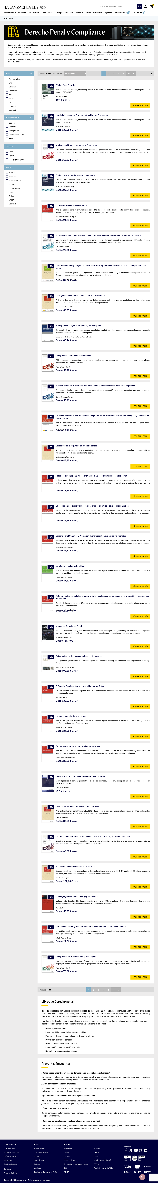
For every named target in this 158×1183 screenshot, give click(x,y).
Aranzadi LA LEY (15, 181)
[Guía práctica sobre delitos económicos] (47, 363)
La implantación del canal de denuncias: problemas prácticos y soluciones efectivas (93, 836)
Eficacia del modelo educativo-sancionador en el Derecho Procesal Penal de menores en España (98, 235)
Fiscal (11, 95)
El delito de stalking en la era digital (71, 205)
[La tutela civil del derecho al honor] (47, 573)
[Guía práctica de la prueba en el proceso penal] (47, 964)
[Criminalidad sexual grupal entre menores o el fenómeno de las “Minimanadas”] (47, 934)
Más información (140, 106)
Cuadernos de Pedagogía (102, 1160)
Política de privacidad (11, 1152)
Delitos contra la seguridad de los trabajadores (76, 446)
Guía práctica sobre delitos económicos (73, 355)
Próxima (128, 73)
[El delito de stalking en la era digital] (47, 212)
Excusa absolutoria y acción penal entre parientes (78, 746)
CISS (10, 192)
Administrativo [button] (10, 13)
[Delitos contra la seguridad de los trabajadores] (47, 453)
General (12, 99)
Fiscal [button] (43, 13)
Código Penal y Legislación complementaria (75, 175)
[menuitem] (10, 13)
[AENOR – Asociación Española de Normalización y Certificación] (134, 1160)
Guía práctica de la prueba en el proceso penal (76, 957)
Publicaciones (39, 1148)
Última (133, 73)
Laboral (12, 102)
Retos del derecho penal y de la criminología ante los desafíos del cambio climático (92, 476)
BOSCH (12, 184)
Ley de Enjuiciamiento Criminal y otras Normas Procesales (82, 115)
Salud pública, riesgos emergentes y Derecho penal (78, 325)
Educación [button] (97, 13)
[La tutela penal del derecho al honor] (47, 723)
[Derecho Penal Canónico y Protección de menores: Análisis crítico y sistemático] (47, 543)
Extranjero (13, 91)
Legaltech (12, 106)
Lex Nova (12, 204)
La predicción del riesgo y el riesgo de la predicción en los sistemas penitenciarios (92, 506)
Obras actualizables (16, 135)
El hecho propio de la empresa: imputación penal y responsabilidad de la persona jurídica (95, 386)
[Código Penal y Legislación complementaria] (47, 182)
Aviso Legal (8, 1160)
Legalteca (37, 1168)
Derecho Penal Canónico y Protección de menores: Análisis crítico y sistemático (91, 536)
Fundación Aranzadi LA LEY (103, 1168)
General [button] (88, 13)
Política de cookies (10, 1156)
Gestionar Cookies (10, 1164)
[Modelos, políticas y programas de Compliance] (47, 152)
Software (37, 1164)
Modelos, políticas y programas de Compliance (76, 145)
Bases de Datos (39, 1160)
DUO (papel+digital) (16, 159)
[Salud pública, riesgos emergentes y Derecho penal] (47, 333)
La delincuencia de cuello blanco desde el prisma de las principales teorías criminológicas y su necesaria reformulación (102, 417)
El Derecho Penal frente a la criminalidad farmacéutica (80, 686)
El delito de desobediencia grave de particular (76, 866)
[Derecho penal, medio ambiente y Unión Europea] (47, 813)
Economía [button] (79, 13)
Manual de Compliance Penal (69, 626)
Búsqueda (139, 6)
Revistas (12, 138)
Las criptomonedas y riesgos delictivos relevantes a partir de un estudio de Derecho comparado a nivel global (101, 266)
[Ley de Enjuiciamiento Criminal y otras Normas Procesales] (47, 122)
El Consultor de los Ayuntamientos (76, 1164)
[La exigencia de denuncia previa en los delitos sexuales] (47, 303)
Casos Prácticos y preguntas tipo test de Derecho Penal (80, 776)
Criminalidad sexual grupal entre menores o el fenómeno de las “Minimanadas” (91, 926)
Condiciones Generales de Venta (45, 1172)
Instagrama (141, 1150)
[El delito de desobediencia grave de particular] (47, 874)
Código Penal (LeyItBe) (66, 85)
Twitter (131, 1150)
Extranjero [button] (59, 13)
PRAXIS (96, 1164)
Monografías (14, 131)
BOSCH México (14, 188)
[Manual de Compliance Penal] (47, 633)
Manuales (12, 127)
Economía (13, 87)
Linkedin (146, 1150)
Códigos (12, 123)
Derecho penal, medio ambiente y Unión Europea (77, 806)
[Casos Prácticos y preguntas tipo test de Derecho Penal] (47, 783)
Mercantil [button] (22, 13)
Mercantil (12, 110)
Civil (10, 83)
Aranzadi (12, 177)
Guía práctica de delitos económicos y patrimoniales (79, 656)
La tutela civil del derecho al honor (71, 566)
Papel (11, 152)
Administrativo (14, 79)
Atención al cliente (10, 1173)
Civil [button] (29, 13)
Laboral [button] (36, 13)
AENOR (12, 173)
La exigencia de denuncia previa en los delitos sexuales (80, 295)
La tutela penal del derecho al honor (72, 716)
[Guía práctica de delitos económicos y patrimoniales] (47, 663)
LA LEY (11, 200)
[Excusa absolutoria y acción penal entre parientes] (47, 753)
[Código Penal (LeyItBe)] (47, 92)
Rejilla (151, 73)
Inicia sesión (145, 6)
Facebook (126, 1150)
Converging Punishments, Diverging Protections (77, 896)
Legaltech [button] (108, 13)
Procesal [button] (69, 13)
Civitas (11, 196)
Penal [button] (50, 13)
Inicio (6, 18)
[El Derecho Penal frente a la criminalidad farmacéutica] (47, 693)
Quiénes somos (9, 1148)
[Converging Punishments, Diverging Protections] (47, 904)
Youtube (136, 1150)
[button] (122, 13)
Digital (11, 156)
